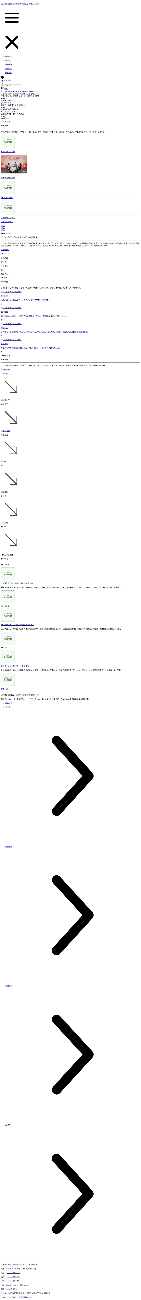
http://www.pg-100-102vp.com (17, 1285)
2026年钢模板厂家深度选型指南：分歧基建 (17, 625)
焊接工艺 (4, 328)
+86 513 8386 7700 (13, 1277)
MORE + (4, 98)
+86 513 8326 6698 (13, 1273)
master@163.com (12, 1289)
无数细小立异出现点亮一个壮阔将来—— (17, 666)
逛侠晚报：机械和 (8, 218)
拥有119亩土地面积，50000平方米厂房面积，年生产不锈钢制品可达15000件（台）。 (34, 316)
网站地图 (29, 1297)
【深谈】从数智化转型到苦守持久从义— (17, 583)
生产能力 (4, 312)
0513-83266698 (6, 80)
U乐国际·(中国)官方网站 (8, 1297)
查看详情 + (5, 250)
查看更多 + (5, 689)
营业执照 (22, 1297)
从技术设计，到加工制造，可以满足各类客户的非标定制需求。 (25, 300)
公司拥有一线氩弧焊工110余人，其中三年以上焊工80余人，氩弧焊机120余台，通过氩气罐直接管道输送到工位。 (45, 332)
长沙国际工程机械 (8, 152)
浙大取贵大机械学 (8, 178)
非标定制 (4, 296)
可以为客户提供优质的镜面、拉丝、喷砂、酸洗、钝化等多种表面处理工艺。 (31, 348)
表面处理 (4, 344)
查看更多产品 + (7, 222)
